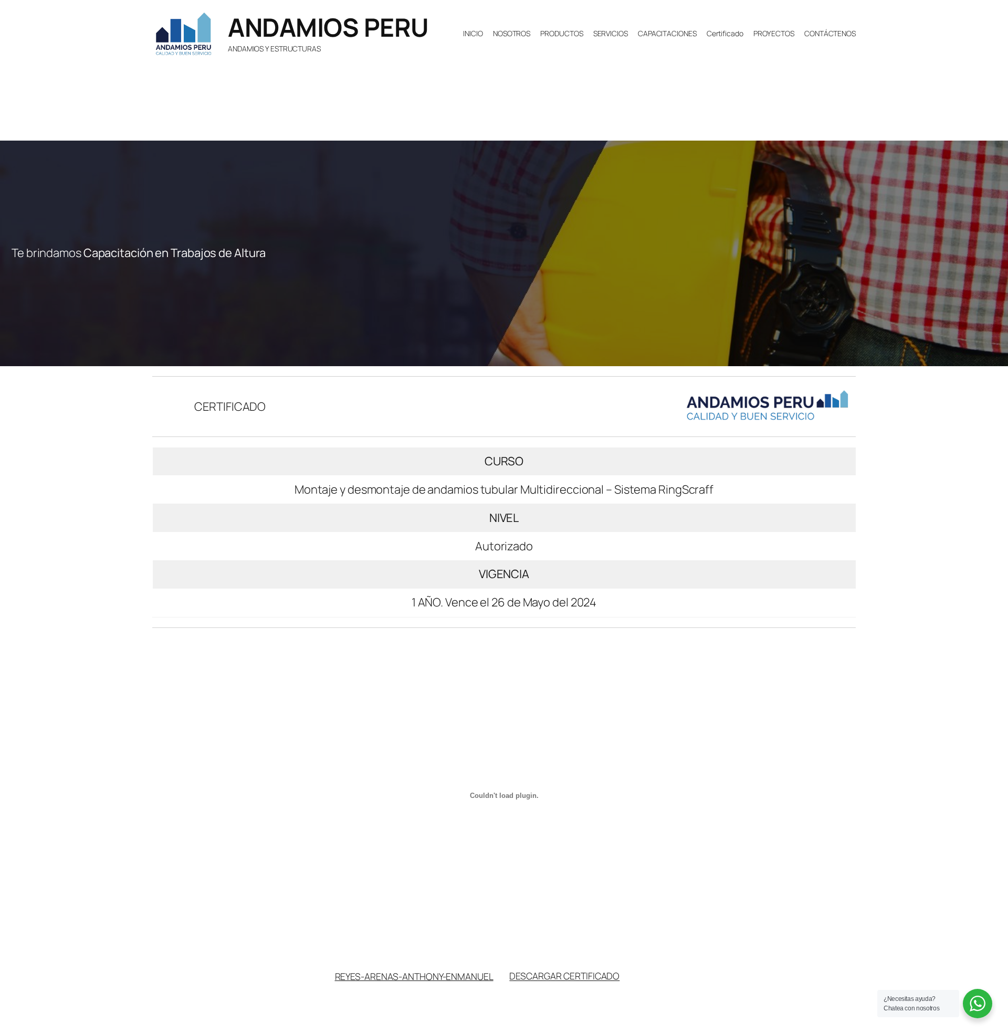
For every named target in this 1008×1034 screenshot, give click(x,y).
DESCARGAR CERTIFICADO (564, 975)
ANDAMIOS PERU (328, 27)
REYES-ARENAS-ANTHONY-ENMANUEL (414, 975)
